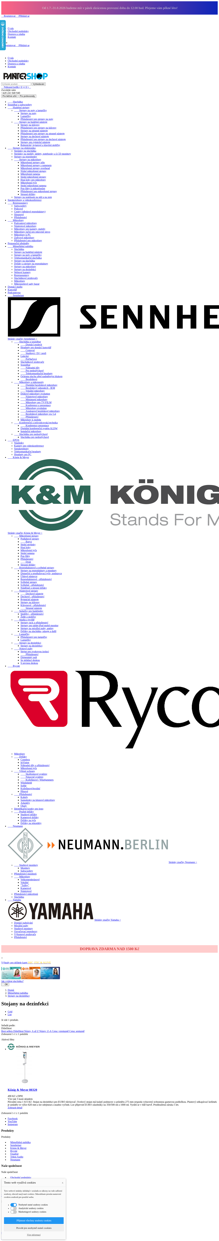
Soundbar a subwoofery (20, 104)
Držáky (20, 756)
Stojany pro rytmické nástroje (35, 142)
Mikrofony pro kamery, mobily (29, 229)
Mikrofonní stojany (26, 535)
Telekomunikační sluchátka (28, 257)
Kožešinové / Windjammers (37, 779)
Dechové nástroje (32, 593)
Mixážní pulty (21, 925)
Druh (26, 562)
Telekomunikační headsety (37, 373)
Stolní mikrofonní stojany (33, 177)
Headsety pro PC (22, 454)
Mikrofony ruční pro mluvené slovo (32, 231)
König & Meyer (18, 457)
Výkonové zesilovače (25, 934)
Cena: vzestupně (60, 1031)
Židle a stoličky (28, 616)
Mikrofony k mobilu (31, 419)
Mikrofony (16, 220)
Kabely (24, 797)
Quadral (14, 1154)
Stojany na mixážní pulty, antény (37, 628)
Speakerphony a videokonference (25, 200)
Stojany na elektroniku (22, 148)
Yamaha (14, 899)
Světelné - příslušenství (32, 585)
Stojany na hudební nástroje (30, 122)
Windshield (26, 782)
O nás (11, 28)
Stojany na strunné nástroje (34, 130)
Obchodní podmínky (18, 31)
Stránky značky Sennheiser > (22, 338)
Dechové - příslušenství (32, 596)
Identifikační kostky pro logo (28, 808)
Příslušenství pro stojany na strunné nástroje (43, 133)
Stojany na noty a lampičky (30, 110)
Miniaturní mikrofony (34, 399)
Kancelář (12, 289)
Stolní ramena (27, 553)
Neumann (15, 826)
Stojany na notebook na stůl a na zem (33, 197)
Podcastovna (14, 292)
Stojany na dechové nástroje (35, 136)
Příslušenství (20, 217)
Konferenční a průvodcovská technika (36, 422)
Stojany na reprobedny (25, 156)
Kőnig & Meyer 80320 (22, 1089)
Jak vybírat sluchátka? (12, 981)
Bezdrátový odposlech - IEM (38, 388)
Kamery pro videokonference (29, 445)
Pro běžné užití (10, 96)
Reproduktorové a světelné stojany (34, 567)
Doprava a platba (16, 34)
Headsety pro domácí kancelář (36, 347)
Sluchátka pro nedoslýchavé (31, 434)
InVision (25, 762)
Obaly (24, 805)
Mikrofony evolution (34, 408)
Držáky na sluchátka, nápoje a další (38, 631)
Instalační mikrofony (31, 431)
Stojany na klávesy (30, 125)
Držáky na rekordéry (31, 823)
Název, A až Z (31, 1031)
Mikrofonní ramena (30, 174)
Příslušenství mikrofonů (26, 894)
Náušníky (19, 443)
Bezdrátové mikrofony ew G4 (38, 414)
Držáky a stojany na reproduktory (31, 263)
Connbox (25, 759)
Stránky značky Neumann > (183, 862)
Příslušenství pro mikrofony (28, 240)
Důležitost (18, 1031)
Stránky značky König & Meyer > (25, 533)
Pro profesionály (27, 96)
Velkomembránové (30, 879)
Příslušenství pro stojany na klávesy (38, 127)
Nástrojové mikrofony (25, 226)
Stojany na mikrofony (27, 159)
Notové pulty (23, 648)
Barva (26, 541)
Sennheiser (16, 295)
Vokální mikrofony (33, 390)
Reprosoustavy (18, 203)
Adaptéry (25, 803)
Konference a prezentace (36, 405)
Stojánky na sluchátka (25, 151)
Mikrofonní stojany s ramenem (36, 165)
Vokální (24, 882)
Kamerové (26, 888)
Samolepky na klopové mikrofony (38, 800)
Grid (10, 1011)
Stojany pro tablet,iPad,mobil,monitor (39, 625)
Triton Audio (16, 1156)
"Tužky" (25, 885)
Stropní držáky (28, 194)
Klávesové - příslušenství (33, 605)
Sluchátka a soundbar (27, 341)
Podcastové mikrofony (25, 223)
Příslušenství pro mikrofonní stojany (39, 191)
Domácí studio (15, 286)
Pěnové (24, 791)
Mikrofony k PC (22, 234)
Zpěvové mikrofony (24, 237)
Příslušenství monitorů (25, 873)
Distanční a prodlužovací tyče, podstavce (41, 573)
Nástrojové (26, 891)
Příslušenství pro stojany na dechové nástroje (43, 139)
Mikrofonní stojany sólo (33, 162)
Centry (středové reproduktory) (30, 211)
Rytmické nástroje (30, 599)
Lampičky (26, 116)
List (10, 1014)
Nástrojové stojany (26, 590)
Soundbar (25, 364)
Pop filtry (25, 556)
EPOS (13, 440)
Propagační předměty (18, 243)
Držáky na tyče (28, 820)
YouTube (12, 1121)
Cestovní (28, 350)
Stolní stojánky (28, 544)
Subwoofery (20, 205)
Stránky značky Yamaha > (107, 920)
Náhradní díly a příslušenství (35, 765)
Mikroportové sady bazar (26, 284)
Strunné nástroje (31, 608)
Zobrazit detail (15, 1107)
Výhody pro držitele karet (26, 962)
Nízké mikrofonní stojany (33, 171)
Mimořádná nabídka (20, 246)
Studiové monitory (26, 865)
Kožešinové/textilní (30, 788)
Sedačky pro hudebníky (28, 611)
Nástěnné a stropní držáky (34, 588)
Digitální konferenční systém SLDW (39, 428)
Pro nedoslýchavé (32, 370)
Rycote (14, 666)
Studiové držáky (29, 814)
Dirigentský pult (29, 657)
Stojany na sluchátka (24, 260)
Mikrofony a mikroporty (29, 382)
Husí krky (26, 547)
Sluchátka (15, 101)
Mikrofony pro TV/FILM (36, 402)
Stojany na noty (28, 113)
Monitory (25, 868)
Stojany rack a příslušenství (34, 622)
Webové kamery (22, 272)
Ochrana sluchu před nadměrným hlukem (41, 376)
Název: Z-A (45, 1031)
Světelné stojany (29, 582)
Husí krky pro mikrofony (33, 179)
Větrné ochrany (24, 771)
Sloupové (19, 214)
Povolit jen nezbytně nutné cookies (33, 1228)
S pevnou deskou (29, 663)
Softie (23, 785)
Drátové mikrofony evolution (35, 393)
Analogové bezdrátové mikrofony (40, 411)
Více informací (34, 1235)
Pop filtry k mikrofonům (33, 188)
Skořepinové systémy (34, 774)
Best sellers (7, 1031)
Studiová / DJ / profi (33, 353)
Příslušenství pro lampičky (34, 637)
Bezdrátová (29, 379)
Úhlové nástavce (29, 576)
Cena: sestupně (76, 1031)
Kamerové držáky (30, 817)
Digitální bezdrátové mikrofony (39, 385)
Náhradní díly (30, 367)
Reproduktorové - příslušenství (36, 579)
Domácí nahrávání (23, 922)
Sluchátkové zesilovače (26, 278)
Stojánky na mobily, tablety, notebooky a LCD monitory (42, 153)
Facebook (13, 1118)
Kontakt (12, 37)
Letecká (25, 356)
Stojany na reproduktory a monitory (39, 570)
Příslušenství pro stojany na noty (37, 119)
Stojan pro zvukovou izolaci (35, 651)
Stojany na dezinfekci (25, 269)
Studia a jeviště (24, 619)
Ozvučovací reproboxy (25, 931)
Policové (18, 208)
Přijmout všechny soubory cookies (34, 1220)
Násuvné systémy (32, 777)
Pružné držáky (24, 811)
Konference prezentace (35, 425)
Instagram (13, 1124)
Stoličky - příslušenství (32, 614)
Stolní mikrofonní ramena (33, 185)
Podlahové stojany (30, 538)
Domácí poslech (31, 344)
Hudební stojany (18, 107)
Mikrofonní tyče (29, 182)
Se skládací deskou (30, 660)
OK (5, 984)
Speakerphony (21, 448)
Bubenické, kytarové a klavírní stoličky (40, 145)
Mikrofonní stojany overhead (35, 168)
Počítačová (29, 359)
